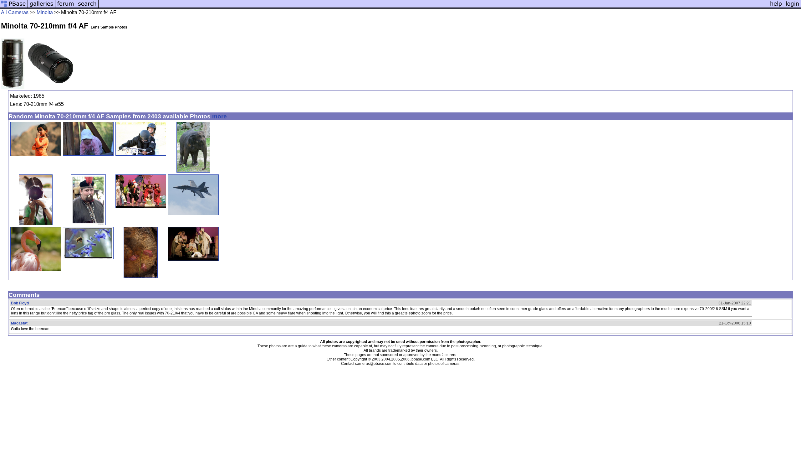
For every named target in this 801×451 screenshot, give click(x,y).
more (219, 116)
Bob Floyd (20, 303)
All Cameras (14, 12)
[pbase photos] (14, 7)
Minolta (45, 12)
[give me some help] (776, 7)
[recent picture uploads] (41, 7)
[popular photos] (433, 7)
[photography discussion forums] (65, 7)
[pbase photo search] (87, 7)
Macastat (19, 323)
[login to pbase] (792, 7)
